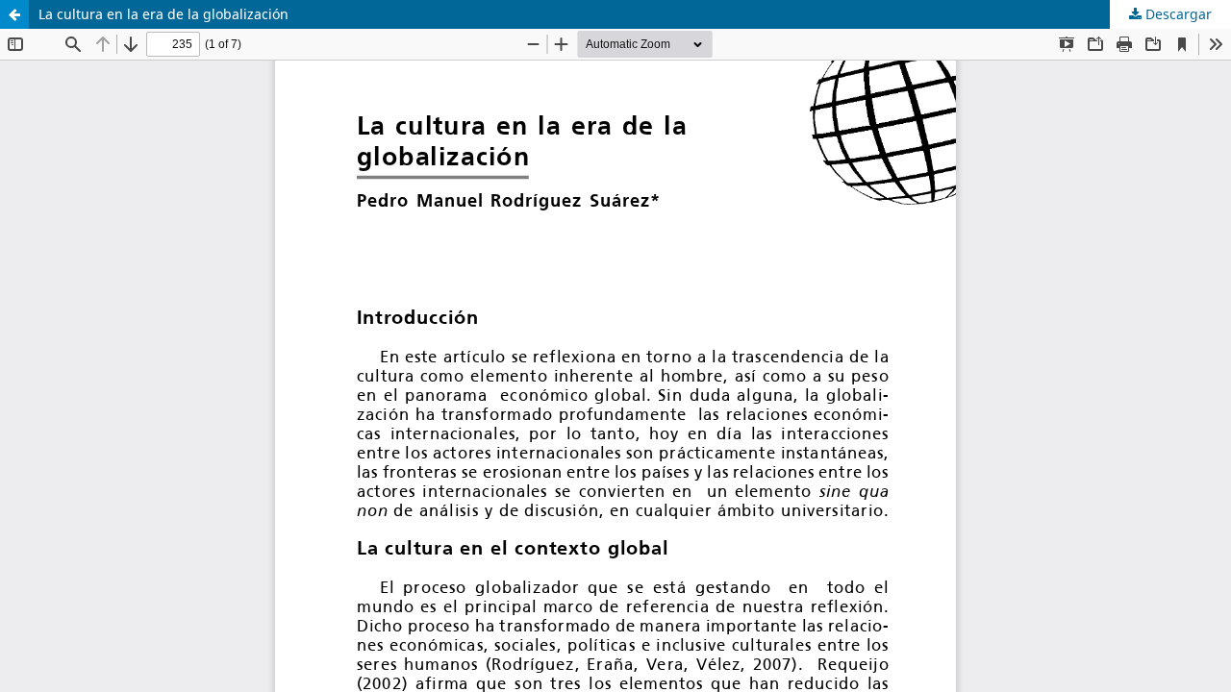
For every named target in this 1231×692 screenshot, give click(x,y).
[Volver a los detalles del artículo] (14, 14)
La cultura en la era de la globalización (163, 14)
